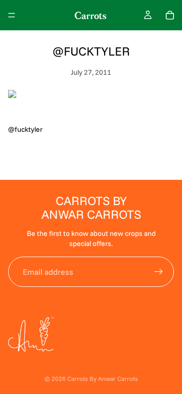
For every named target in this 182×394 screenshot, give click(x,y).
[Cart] (170, 15)
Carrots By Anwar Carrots (102, 378)
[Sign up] (158, 271)
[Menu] (11, 15)
